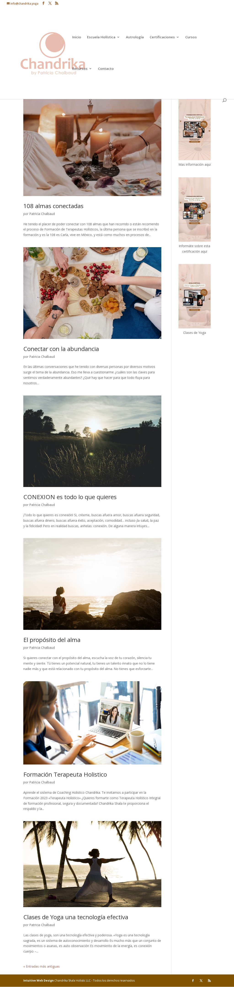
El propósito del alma (51, 640)
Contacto (106, 69)
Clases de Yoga (194, 332)
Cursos (191, 37)
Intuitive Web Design (38, 980)
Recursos (80, 69)
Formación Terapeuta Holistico (65, 774)
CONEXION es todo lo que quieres (70, 497)
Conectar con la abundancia (61, 349)
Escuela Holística (101, 37)
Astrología (135, 37)
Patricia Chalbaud (42, 214)
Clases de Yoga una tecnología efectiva (75, 917)
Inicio (76, 37)
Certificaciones (162, 37)
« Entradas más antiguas (41, 966)
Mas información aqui (194, 164)
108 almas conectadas (53, 206)
